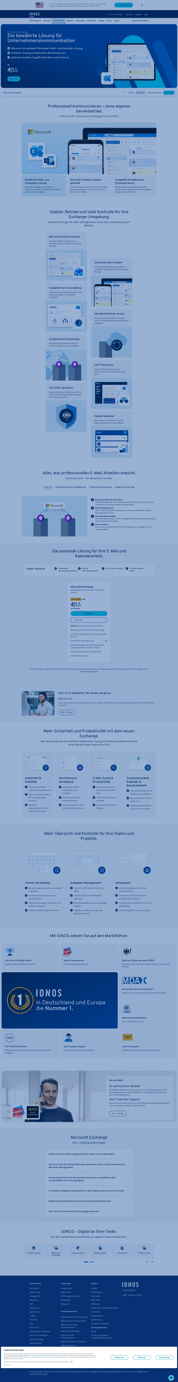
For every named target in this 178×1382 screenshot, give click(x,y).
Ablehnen (142, 1357)
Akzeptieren (18, 1362)
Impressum (7, 1365)
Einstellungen (36, 1355)
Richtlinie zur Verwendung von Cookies (35, 1357)
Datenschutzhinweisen (61, 1357)
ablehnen (16, 1359)
